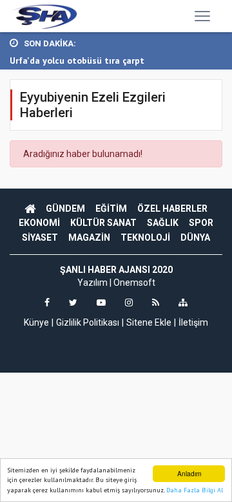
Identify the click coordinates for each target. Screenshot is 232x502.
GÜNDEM (65, 208)
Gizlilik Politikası (87, 322)
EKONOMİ (39, 223)
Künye (36, 322)
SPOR (201, 223)
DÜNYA (195, 237)
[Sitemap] (183, 302)
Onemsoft (134, 282)
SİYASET (40, 237)
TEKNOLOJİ (145, 237)
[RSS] (155, 302)
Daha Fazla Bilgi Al (194, 490)
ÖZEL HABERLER (172, 208)
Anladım (189, 473)
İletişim (193, 322)
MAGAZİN (89, 237)
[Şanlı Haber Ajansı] (44, 16)
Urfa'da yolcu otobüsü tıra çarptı (78, 60)
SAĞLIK (163, 223)
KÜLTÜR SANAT (103, 223)
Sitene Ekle (148, 322)
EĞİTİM (111, 208)
